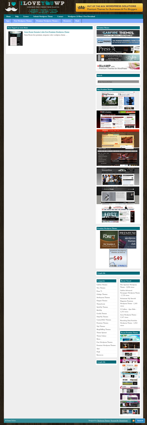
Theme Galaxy (101, 336)
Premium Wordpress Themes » (47, 21)
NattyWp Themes (102, 316)
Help (17, 16)
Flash (77, 21)
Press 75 (99, 291)
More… (99, 339)
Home (8, 16)
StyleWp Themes (102, 307)
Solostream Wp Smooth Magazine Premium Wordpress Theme (128, 301)
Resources (67, 21)
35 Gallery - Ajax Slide (127, 309)
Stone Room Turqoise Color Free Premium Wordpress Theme (46, 32)
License (26, 16)
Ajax (8, 21)
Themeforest (101, 304)
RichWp (99, 310)
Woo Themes (101, 288)
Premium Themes (102, 323)
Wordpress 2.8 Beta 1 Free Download (81, 16)
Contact (60, 16)
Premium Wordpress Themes (106, 345)
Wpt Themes (101, 326)
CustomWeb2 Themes (104, 320)
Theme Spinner (102, 332)
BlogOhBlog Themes (104, 329)
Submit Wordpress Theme (43, 16)
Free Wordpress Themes (23, 21)
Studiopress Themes (103, 297)
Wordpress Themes (103, 420)
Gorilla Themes (102, 313)
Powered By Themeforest (119, 420)
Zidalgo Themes (102, 294)
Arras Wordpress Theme (128, 315)
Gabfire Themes (102, 285)
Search (140, 421)
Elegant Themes (102, 300)
